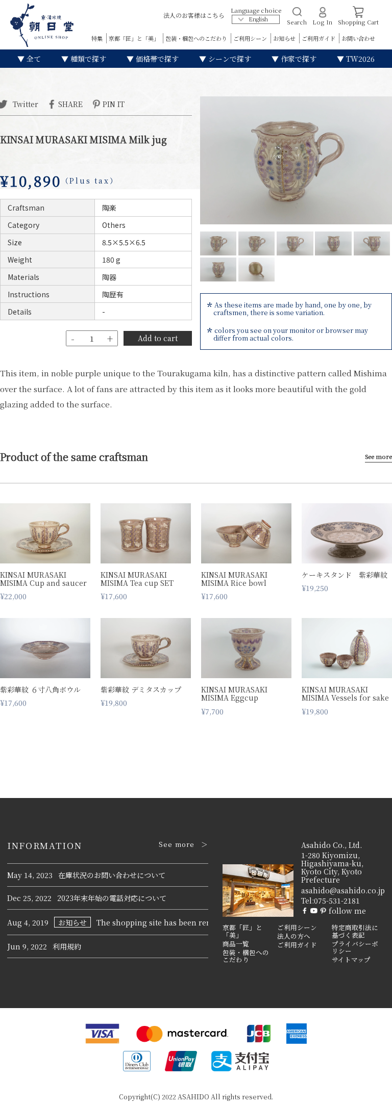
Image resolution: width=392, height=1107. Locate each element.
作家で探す (297, 59)
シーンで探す (228, 59)
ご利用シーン (250, 38)
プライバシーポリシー (355, 947)
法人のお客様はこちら (194, 15)
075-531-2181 (337, 900)
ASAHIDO (193, 1096)
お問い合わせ (358, 38)
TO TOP (368, 1093)
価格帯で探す (156, 59)
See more (378, 456)
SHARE (70, 103)
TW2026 (359, 59)
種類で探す (87, 59)
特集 (97, 38)
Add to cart (158, 338)
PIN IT (114, 103)
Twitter (24, 103)
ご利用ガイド (319, 38)
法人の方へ (293, 936)
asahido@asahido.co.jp (343, 890)
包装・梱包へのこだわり (197, 38)
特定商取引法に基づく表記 (355, 931)
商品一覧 (236, 943)
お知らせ (285, 38)
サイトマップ (351, 959)
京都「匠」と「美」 (135, 38)
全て (32, 59)
